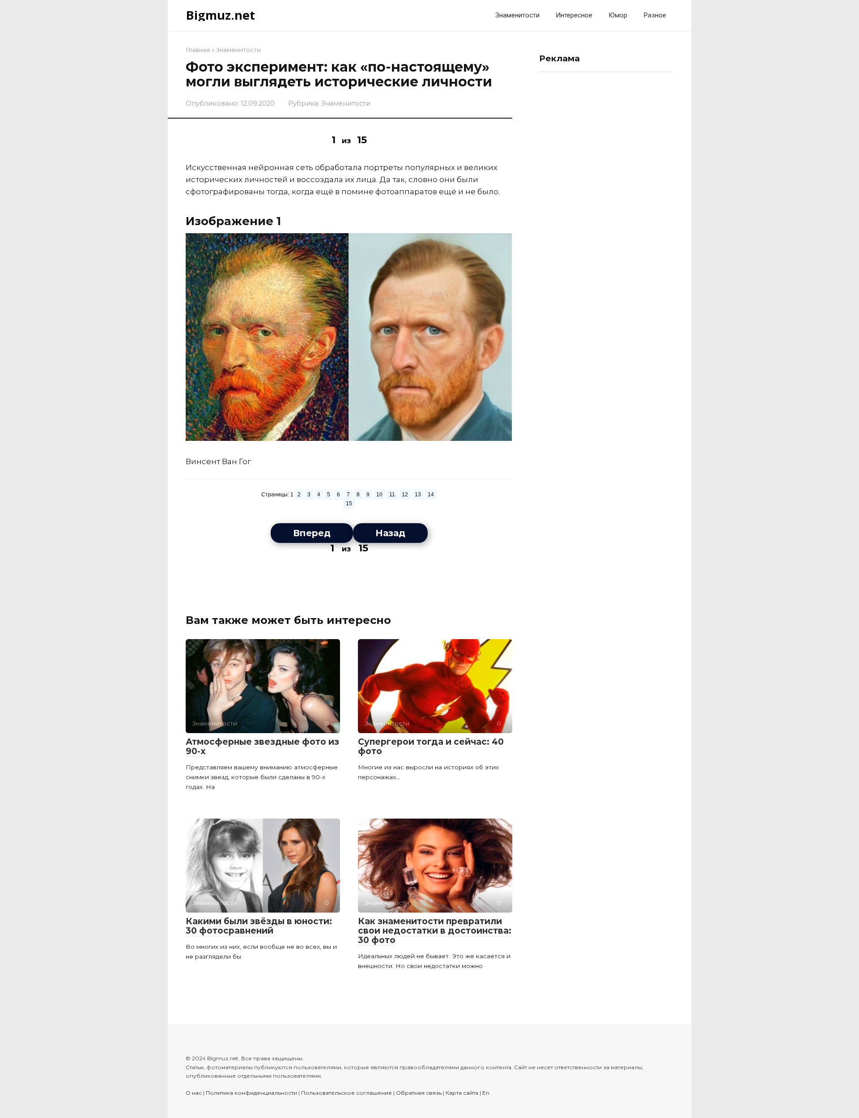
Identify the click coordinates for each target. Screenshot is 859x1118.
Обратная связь (419, 1092)
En (485, 1092)
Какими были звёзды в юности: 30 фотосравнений (259, 926)
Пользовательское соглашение (346, 1092)
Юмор (617, 15)
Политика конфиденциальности (251, 1092)
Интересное (574, 15)
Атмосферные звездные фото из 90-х (262, 746)
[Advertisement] (606, 213)
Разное (654, 15)
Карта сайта (462, 1092)
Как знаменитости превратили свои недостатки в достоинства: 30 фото (434, 930)
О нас (194, 1092)
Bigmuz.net (220, 15)
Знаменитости (517, 15)
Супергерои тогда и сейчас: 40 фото (431, 746)
